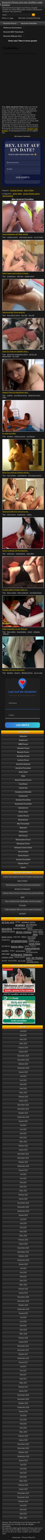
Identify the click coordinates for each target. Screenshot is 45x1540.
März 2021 (23, 1190)
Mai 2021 (23, 1182)
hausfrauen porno (34, 941)
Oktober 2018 (23, 1305)
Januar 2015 (23, 1489)
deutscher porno (8, 931)
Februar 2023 (23, 1096)
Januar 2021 (23, 1199)
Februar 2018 (23, 1338)
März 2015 (23, 1481)
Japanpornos (23, 808)
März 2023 (23, 1092)
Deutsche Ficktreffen (29, 23)
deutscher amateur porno (34, 929)
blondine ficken (19, 928)
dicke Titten (29, 190)
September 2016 (23, 1407)
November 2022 (23, 1109)
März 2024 (23, 1043)
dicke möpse (11, 593)
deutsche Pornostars (23, 768)
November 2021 (23, 1158)
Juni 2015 (23, 1469)
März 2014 (23, 1518)
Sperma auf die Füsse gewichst (13, 312)
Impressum (16, 1537)
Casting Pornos (16, 190)
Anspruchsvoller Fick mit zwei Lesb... (15, 511)
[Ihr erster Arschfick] (22, 416)
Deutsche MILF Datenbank (13, 32)
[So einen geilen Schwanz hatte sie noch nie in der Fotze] (22, 572)
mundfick (5, 951)
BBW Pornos (23, 744)
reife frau (20, 276)
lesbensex (33, 946)
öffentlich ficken (27, 673)
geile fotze (10, 554)
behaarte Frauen (23, 748)
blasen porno (29, 926)
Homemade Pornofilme (23, 804)
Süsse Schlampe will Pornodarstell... (15, 551)
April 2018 (23, 1329)
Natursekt (23, 828)
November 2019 (23, 1252)
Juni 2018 (23, 1321)
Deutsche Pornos (9, 23)
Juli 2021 (23, 1174)
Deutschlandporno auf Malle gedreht (15, 234)
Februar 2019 (23, 1289)
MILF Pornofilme (23, 824)
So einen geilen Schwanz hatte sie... (15, 590)
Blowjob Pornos (23, 752)
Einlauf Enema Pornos (23, 780)
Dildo (23, 776)
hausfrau (31, 940)
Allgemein (23, 736)
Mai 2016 (23, 1424)
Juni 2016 (23, 1419)
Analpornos (23, 740)
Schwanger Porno (23, 843)
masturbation (21, 632)
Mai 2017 (23, 1374)
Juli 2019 (23, 1268)
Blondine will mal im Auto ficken (13, 670)
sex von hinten (12, 960)
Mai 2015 (23, 1473)
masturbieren (22, 475)
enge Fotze (16, 937)
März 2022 (23, 1141)
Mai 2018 (23, 1325)
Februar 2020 (23, 1240)
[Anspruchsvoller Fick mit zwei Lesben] (22, 494)
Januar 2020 (23, 1244)
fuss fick (24, 315)
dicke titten (17, 194)
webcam (6, 634)
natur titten (30, 554)
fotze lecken (31, 938)
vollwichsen (30, 960)
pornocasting (8, 196)
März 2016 (23, 1432)
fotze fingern (11, 475)
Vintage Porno (23, 863)
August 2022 (23, 1121)
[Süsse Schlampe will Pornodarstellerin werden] (22, 533)
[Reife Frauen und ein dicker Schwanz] (22, 255)
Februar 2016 (23, 1436)
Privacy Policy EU (28, 1537)
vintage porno (29, 276)
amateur (10, 436)
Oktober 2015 (23, 1452)
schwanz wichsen (19, 957)
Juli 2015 (23, 1464)
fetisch (24, 937)
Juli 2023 (23, 1076)
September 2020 (23, 1211)
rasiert (30, 632)
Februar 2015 (23, 1485)
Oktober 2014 (23, 1501)
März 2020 (23, 1235)
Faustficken (23, 784)
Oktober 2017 (23, 1354)
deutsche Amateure (23, 764)
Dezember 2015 (23, 1444)
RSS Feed (21, 18)
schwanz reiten (7, 957)
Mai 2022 (23, 1133)
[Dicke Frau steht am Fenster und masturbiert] (22, 455)
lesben (29, 514)
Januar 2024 (23, 1051)
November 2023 (23, 1060)
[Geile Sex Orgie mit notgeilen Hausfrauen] (22, 334)
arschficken (31, 436)
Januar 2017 (23, 1391)
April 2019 (23, 1280)
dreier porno (11, 514)
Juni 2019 (23, 1272)
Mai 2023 (23, 1084)
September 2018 (23, 1309)
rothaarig (36, 632)
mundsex (12, 950)
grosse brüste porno (31, 194)
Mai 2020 (23, 1227)
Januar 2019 (23, 1293)
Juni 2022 (23, 1129)
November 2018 (23, 1301)
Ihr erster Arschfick (9, 433)
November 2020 (23, 1207)
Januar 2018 (23, 1342)
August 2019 (23, 1264)
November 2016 (23, 1399)
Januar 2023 (23, 1101)
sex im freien (38, 237)
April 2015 (23, 1477)
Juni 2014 (23, 1505)
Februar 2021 (23, 1195)
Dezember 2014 (23, 1493)
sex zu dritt (21, 961)
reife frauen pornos (25, 237)
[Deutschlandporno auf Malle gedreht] (22, 216)
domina (41, 934)
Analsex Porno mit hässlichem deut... (15, 392)
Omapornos (23, 831)
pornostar (28, 950)
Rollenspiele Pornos (23, 839)
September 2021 (23, 1166)
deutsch (17, 673)
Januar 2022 (23, 1150)
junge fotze (34, 943)
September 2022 (23, 1117)
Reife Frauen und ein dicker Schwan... (15, 273)
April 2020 (23, 1231)
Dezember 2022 (23, 1105)
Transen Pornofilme (23, 859)
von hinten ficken (36, 593)
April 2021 (23, 1186)
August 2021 (23, 1170)
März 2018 (23, 1334)
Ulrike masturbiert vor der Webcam (14, 629)
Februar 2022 (23, 1146)
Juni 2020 (23, 1223)
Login (11, 18)
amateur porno (28, 922)
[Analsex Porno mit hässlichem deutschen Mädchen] (22, 375)
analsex (10, 395)
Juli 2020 (23, 1219)
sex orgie (15, 356)
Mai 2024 (23, 1035)
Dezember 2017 (23, 1346)
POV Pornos (23, 835)
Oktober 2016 (23, 1403)
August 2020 (23, 1215)
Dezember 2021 (23, 1154)
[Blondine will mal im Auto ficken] (22, 652)
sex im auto (38, 673)
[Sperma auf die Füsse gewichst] (22, 295)
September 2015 (23, 1456)
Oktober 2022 (23, 1113)
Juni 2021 (23, 1178)
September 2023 (23, 1068)
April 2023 (23, 1088)
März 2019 (23, 1285)
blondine (10, 673)
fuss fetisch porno (13, 315)
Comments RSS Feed (33, 18)
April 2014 (23, 1513)
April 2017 (23, 1379)
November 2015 (23, 1448)
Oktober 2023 (23, 1064)
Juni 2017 (23, 1370)
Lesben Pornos (23, 816)
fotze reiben (11, 632)
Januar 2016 (23, 1440)
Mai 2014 (23, 1509)
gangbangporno (6, 939)
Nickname (13, 703)
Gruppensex (23, 796)
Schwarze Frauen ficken (23, 847)
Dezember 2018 (23, 1297)
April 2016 (23, 1428)
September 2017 (23, 1358)
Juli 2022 (23, 1125)
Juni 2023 (23, 1080)
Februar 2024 (23, 1047)
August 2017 (23, 1362)
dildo (35, 934)
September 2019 (23, 1260)
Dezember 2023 (23, 1056)
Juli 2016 (23, 1415)
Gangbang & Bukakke (23, 792)
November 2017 (23, 1350)
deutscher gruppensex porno (17, 354)
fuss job (31, 315)
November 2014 (23, 1497)
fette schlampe (23, 593)
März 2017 (23, 1383)
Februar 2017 (23, 1387)
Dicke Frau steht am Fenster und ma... (16, 472)
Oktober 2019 (23, 1256)
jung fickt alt (6, 946)
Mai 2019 (23, 1276)
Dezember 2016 (23, 1395)
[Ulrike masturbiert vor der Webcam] (22, 611)
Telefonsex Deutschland (12, 28)
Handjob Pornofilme (23, 800)
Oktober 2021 (23, 1162)
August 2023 (23, 1072)
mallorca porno (12, 237)
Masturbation (23, 820)
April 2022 (23, 1137)
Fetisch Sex (23, 788)
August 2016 (23, 1411)
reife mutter (6, 954)
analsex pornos (19, 436)
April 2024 (23, 1039)
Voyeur (23, 867)
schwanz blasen (21, 954)
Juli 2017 (23, 1366)
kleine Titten (23, 812)
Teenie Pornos (23, 855)
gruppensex (11, 276)
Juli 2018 (23, 1317)
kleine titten (17, 946)
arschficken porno (20, 395)
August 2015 (23, 1460)
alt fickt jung (8, 922)
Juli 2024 (23, 1031)
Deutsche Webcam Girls (12, 36)
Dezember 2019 (23, 1248)
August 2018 (23, 1313)
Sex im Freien (23, 851)
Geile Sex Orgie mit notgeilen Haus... (15, 351)
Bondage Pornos (23, 756)
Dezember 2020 (23, 1203)
